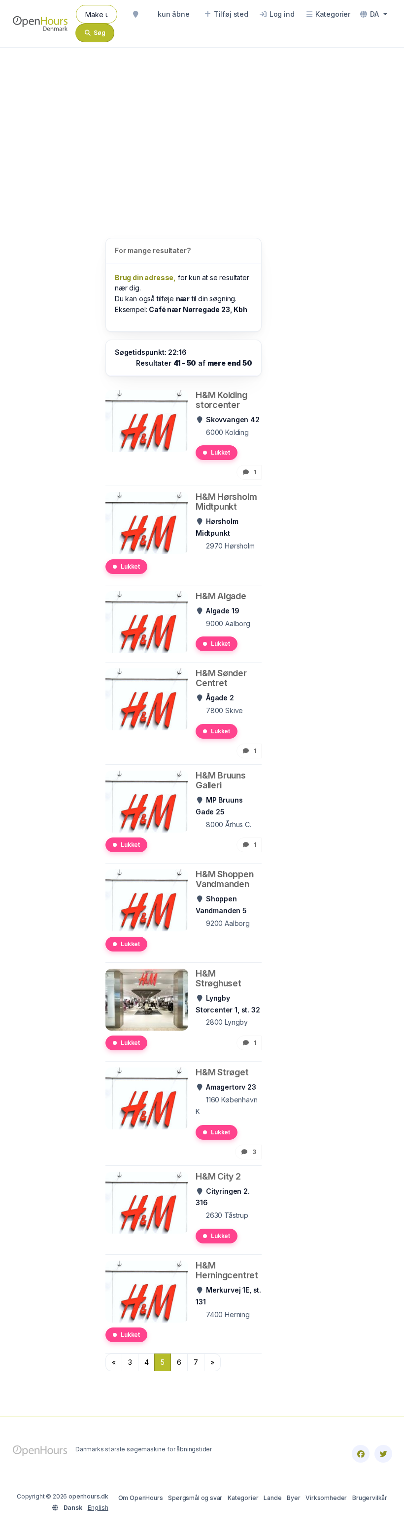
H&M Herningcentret (227, 1270)
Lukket (220, 452)
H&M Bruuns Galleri (221, 780)
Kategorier (243, 1497)
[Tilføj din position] (135, 14)
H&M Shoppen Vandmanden (225, 879)
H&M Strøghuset (218, 978)
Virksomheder (326, 1497)
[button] (373, 14)
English (98, 1507)
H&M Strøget (222, 1072)
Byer (293, 1497)
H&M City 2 (218, 1176)
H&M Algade (221, 596)
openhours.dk (88, 1496)
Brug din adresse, (145, 277)
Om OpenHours (140, 1497)
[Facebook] (361, 1454)
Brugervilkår (369, 1497)
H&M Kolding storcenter (221, 400)
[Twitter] (383, 1454)
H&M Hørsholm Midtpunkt (226, 501)
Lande (272, 1497)
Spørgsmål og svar (195, 1497)
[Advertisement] (202, 133)
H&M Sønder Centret (221, 678)
